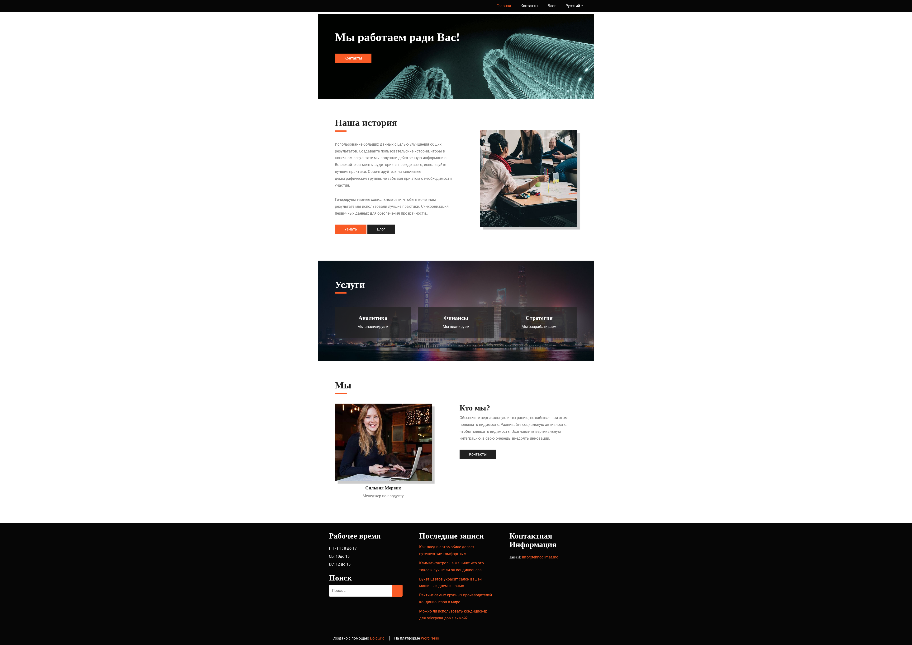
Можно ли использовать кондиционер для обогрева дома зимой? (453, 614)
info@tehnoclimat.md (540, 557)
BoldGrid (377, 638)
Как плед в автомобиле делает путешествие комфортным (446, 550)
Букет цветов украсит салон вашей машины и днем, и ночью (450, 582)
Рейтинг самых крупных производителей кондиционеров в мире (455, 598)
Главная (504, 6)
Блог (552, 6)
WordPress (430, 638)
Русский (572, 6)
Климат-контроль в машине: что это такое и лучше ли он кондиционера (451, 566)
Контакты (529, 6)
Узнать (350, 229)
